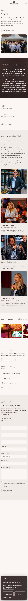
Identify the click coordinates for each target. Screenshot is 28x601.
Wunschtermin (5, 453)
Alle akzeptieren (19, 593)
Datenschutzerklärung (15, 482)
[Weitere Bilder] (25, 319)
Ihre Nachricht (5, 467)
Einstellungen (7, 597)
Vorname (4, 424)
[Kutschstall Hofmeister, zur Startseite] (14, 3)
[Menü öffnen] (25, 3)
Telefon (3, 446)
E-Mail (3, 439)
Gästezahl (4, 460)
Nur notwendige (8, 593)
